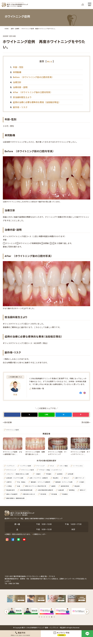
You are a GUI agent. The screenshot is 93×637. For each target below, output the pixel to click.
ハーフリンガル (78, 466)
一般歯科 (38, 474)
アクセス (52, 576)
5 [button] (49, 616)
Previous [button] (6, 611)
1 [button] (39, 616)
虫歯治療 (61, 490)
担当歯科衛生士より (21, 97)
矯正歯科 (77, 486)
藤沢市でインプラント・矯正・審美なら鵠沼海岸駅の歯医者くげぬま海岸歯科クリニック (33, 518)
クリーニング (40, 466)
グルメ (52, 466)
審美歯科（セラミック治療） (64, 482)
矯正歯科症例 (10, 490)
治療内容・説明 (18, 87)
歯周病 (53, 486)
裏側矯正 (72, 490)
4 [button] (46, 616)
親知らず (83, 490)
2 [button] (41, 616)
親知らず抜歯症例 (11, 494)
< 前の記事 (7, 422)
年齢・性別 (16, 67)
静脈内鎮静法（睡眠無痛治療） (16, 498)
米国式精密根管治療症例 (45, 490)
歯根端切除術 (65, 486)
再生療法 (56, 478)
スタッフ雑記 (63, 466)
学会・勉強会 (21, 482)
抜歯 (18, 486)
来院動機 (15, 72)
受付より (66, 478)
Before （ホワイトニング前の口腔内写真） (32, 77)
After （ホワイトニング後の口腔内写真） (31, 92)
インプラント (10, 466)
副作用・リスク (18, 107)
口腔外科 (9, 482)
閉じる (49, 62)
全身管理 (59, 474)
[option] (15, 611)
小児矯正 (9, 486)
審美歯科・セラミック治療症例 (40, 482)
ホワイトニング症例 (12, 430)
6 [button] (51, 616)
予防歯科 (49, 474)
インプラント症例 (25, 466)
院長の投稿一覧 (38, 389)
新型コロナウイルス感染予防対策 (35, 486)
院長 (15, 395)
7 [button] (54, 616)
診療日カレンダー (39, 534)
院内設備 (54, 494)
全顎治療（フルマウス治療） (15, 478)
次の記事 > (85, 422)
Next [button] (86, 611)
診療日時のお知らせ (29, 494)
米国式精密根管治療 (26, 490)
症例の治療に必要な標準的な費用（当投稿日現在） (35, 102)
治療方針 (15, 82)
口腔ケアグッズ (79, 478)
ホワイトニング (11, 470)
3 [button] (44, 616)
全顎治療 (70, 474)
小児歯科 (81, 482)
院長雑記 (65, 494)
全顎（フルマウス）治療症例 (39, 478)
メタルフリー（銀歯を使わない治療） (18, 474)
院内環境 (43, 494)
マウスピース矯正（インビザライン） (50, 470)
